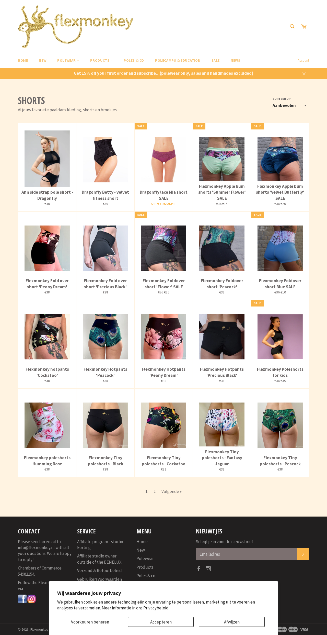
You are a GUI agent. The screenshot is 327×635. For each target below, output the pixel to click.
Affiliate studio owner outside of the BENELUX (99, 559)
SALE (216, 60)
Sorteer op (281, 99)
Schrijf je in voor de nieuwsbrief (224, 541)
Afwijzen (232, 622)
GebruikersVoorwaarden (99, 579)
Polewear (67, 60)
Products (100, 60)
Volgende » (171, 491)
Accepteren (161, 622)
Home (23, 60)
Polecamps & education (178, 60)
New (42, 60)
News (235, 60)
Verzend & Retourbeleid (99, 570)
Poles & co (134, 60)
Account (303, 60)
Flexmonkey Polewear (46, 629)
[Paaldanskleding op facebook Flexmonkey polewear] (22, 602)
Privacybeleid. (156, 608)
